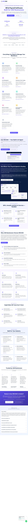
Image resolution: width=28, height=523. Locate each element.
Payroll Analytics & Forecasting (19, 108)
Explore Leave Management (5, 86)
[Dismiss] (26, 516)
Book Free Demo (10, 15)
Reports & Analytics (5, 107)
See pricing (23, 399)
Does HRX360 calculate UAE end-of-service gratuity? (9, 429)
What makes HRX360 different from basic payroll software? (10, 431)
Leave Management (5, 80)
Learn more (4, 342)
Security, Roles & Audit (6, 122)
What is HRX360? (4, 411)
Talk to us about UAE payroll (13, 225)
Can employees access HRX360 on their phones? (8, 427)
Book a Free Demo (13, 149)
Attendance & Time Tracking (20, 80)
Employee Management (6, 65)
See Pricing (17, 15)
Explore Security (4, 128)
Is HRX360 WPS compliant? (5, 420)
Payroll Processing (19, 65)
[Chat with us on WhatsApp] (26, 521)
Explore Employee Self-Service (19, 99)
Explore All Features (13, 132)
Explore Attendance (18, 86)
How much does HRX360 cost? (6, 418)
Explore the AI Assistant (5, 149)
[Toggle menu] (26, 1)
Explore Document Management (6, 100)
